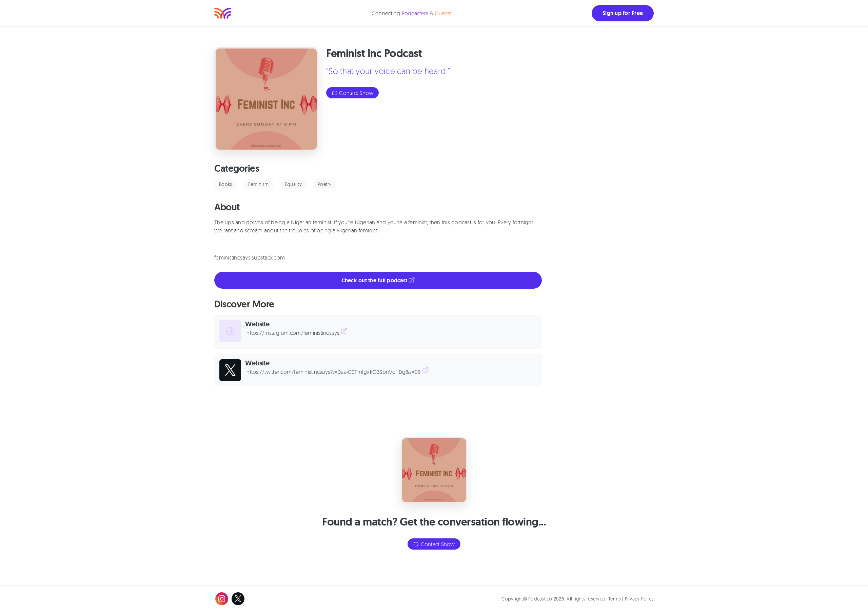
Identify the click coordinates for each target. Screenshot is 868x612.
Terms (614, 598)
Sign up (623, 13)
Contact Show (355, 93)
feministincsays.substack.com (249, 257)
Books (225, 184)
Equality (293, 184)
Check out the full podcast (375, 280)
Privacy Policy (639, 598)
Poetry (325, 184)
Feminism (258, 184)
